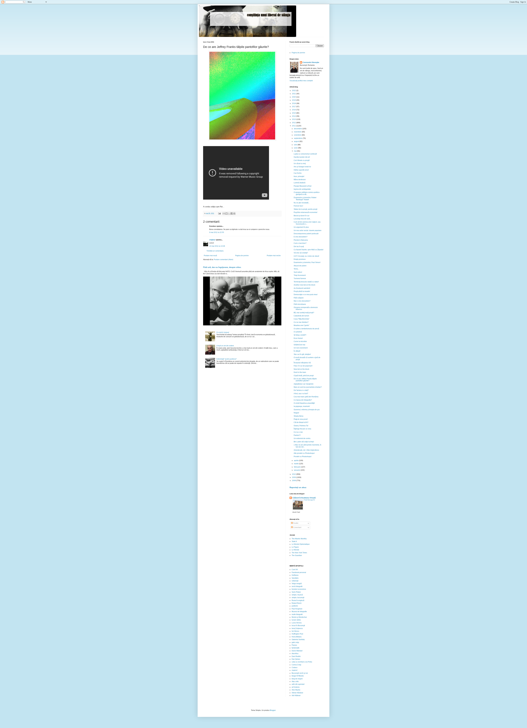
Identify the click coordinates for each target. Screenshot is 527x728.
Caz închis (298, 173)
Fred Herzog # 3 (309, 500)
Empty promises (300, 259)
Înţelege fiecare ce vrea (302, 429)
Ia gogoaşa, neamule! (302, 406)
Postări (295, 523)
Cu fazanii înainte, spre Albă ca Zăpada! (308, 250)
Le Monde (295, 550)
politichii (295, 606)
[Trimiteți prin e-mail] (223, 213)
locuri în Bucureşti (298, 625)
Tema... (296, 269)
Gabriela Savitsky (298, 639)
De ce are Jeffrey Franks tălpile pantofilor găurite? (305, 380)
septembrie (298, 138)
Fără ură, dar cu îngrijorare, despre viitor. (222, 267)
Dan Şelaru (296, 659)
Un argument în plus (301, 227)
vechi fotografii (297, 586)
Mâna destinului (300, 180)
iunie (296, 148)
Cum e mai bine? (300, 243)
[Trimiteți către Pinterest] (234, 213)
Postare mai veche (274, 256)
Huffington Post (297, 634)
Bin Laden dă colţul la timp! (304, 442)
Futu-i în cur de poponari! (303, 366)
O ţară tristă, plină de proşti (304, 376)
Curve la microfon (300, 341)
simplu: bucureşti (298, 598)
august (296, 141)
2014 (294, 116)
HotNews (295, 575)
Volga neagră (297, 584)
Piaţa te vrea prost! (301, 419)
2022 (294, 90)
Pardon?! (297, 435)
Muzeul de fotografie (299, 611)
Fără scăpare (299, 298)
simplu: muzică (297, 595)
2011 (294, 126)
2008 (294, 480)
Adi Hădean (296, 695)
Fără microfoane (300, 304)
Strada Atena (298, 416)
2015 (294, 113)
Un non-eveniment (301, 348)
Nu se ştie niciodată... (302, 203)
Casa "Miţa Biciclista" (301, 319)
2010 (294, 474)
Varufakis (295, 578)
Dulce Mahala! (297, 651)
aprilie (296, 460)
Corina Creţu (296, 665)
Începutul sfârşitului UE (302, 363)
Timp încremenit (300, 275)
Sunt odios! (298, 272)
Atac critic (295, 681)
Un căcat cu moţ (300, 163)
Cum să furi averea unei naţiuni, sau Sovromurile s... (307, 223)
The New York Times (299, 553)
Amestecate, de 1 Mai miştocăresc (306, 450)
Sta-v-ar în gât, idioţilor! (302, 354)
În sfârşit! (297, 351)
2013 (294, 119)
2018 (294, 103)
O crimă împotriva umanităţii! (304, 403)
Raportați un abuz (298, 487)
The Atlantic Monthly (299, 539)
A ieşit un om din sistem (225, 346)
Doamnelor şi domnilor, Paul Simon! (307, 262)
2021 (294, 94)
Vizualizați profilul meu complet (301, 81)
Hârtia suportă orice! (301, 170)
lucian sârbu (296, 620)
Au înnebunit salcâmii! (302, 288)
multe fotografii (297, 614)
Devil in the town (300, 372)
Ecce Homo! (298, 338)
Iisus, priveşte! (299, 176)
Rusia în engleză (298, 600)
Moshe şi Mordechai (299, 617)
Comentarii (297, 527)
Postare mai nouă (210, 256)
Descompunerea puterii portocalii (306, 234)
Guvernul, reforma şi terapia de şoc (307, 410)
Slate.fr (294, 541)
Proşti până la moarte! (302, 291)
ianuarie (297, 470)
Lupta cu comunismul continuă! (305, 154)
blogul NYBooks (298, 676)
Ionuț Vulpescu (297, 628)
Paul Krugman (297, 609)
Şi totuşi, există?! (300, 335)
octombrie (298, 135)
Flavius (294, 645)
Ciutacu (294, 667)
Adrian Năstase (297, 693)
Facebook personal (299, 572)
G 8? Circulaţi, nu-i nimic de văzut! (306, 256)
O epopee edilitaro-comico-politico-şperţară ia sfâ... (307, 193)
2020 (294, 97)
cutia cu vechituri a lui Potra (302, 662)
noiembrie (298, 132)
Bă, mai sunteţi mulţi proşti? (304, 313)
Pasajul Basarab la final (302, 186)
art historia (295, 687)
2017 (294, 107)
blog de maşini (297, 679)
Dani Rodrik (296, 656)
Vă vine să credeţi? (301, 253)
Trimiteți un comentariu (215, 251)
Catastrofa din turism (301, 316)
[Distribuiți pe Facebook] (231, 213)
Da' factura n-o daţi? (301, 390)
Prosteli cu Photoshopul (302, 456)
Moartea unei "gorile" (301, 325)
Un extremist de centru (302, 438)
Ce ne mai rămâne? (301, 322)
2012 (294, 123)
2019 (294, 100)
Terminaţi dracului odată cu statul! (306, 282)
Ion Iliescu (295, 631)
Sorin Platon (296, 592)
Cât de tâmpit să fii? (301, 422)
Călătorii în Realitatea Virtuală (304, 498)
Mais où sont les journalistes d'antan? (308, 387)
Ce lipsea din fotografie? (303, 400)
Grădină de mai (299, 345)
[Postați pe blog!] (226, 213)
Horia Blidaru (297, 637)
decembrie (298, 129)
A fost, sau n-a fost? (301, 394)
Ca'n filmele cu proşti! (302, 160)
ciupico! (294, 670)
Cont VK (295, 570)
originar (212, 240)
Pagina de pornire (242, 256)
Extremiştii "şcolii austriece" (226, 359)
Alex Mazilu (296, 690)
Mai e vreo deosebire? (302, 301)
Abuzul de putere (300, 266)
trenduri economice (299, 589)
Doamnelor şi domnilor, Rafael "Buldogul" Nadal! (305, 198)
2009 (294, 477)
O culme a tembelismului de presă (306, 329)
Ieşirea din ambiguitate (302, 189)
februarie (297, 467)
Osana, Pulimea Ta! (301, 426)
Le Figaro (295, 547)
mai (295, 151)
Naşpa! (296, 413)
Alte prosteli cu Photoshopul (304, 453)
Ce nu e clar (298, 432)
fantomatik (295, 648)
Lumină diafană (299, 183)
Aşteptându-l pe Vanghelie (303, 384)
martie (296, 464)
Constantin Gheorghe (311, 62)
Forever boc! (298, 206)
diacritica (295, 653)
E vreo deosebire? (300, 237)
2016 (294, 110)
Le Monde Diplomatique (301, 544)
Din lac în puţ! (299, 246)
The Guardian (297, 555)
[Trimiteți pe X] (229, 213)
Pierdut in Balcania (301, 240)
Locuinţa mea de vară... (302, 219)
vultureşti (295, 581)
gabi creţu (295, 642)
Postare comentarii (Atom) (223, 259)
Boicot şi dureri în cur (301, 216)
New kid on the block (301, 369)
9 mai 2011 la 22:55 (216, 232)
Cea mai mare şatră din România (306, 397)
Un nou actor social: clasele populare (307, 230)
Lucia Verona (297, 623)
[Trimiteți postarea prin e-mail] (219, 213)
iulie (296, 145)
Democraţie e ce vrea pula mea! (305, 294)
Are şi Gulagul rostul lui (302, 167)
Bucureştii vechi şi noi (300, 673)
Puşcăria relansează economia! (305, 212)
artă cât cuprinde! (298, 684)
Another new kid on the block (304, 285)
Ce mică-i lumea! (222, 332)
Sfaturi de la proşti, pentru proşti (305, 209)
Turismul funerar (300, 278)
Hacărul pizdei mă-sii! (302, 157)
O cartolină (298, 332)
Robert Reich (297, 603)
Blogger (273, 710)
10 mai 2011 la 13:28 (217, 246)
